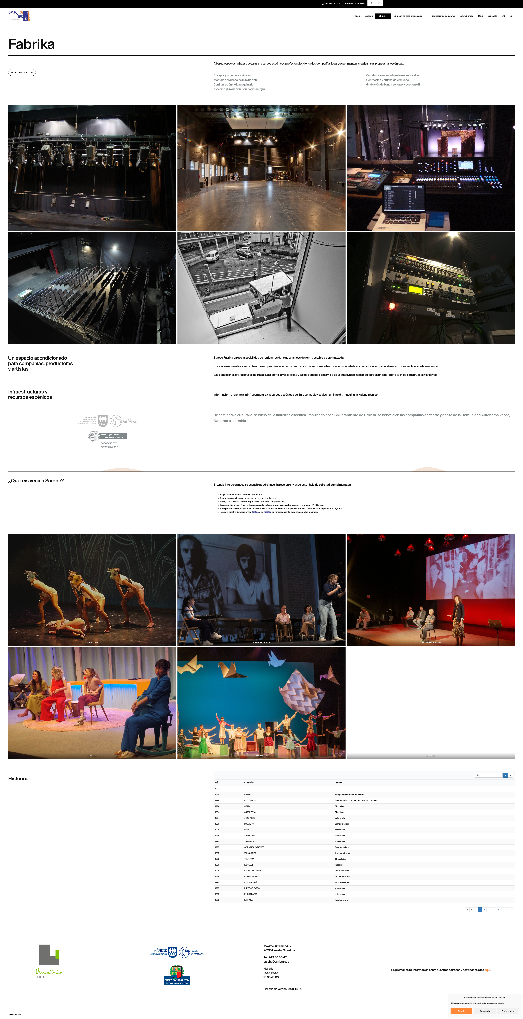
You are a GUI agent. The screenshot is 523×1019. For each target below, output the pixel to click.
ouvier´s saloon (342, 824)
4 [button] (493, 910)
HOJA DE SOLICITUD (22, 72)
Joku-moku (340, 818)
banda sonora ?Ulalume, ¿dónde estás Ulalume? (356, 801)
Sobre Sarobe (466, 16)
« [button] (467, 910)
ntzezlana (340, 830)
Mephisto (339, 812)
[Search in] (510, 775)
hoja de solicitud (319, 484)
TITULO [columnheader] (338, 783)
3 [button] (488, 910)
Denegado (485, 1011)
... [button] (475, 910)
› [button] (506, 910)
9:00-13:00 (271, 973)
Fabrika (381, 16)
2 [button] (484, 910)
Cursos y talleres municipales (408, 16)
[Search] (505, 775)
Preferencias (507, 1011)
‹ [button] (471, 910)
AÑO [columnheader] (217, 783)
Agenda (369, 16)
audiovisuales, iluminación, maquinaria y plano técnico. (343, 394)
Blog (480, 16)
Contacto (492, 16)
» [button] (511, 910)
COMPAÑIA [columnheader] (249, 783)
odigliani (340, 806)
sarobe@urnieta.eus (355, 4)
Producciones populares (443, 16)
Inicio (357, 16)
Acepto (461, 1011)
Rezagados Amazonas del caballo (349, 795)
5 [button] (498, 910)
